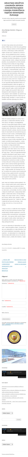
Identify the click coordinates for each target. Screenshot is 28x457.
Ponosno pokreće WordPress (8, 454)
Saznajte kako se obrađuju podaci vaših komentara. (12, 324)
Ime (6, 300)
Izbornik (14, 24)
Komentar (8, 283)
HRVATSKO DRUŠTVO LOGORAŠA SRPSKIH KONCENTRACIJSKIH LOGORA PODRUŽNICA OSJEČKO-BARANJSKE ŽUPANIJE (14, 9)
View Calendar (21, 377)
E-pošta (7, 306)
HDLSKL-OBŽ (16, 248)
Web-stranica (5, 312)
